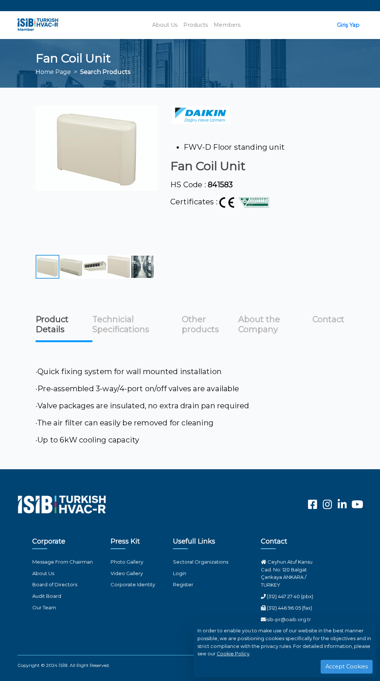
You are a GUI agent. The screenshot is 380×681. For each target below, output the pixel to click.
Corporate (48, 541)
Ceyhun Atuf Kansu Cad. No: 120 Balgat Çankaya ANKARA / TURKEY (286, 573)
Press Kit (125, 541)
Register (183, 584)
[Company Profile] (200, 115)
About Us (164, 25)
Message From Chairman (62, 562)
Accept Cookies (346, 666)
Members (227, 25)
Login (179, 573)
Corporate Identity (133, 584)
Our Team (44, 607)
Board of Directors (54, 584)
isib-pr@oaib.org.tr (288, 619)
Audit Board (46, 596)
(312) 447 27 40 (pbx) (289, 596)
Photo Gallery (127, 562)
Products (195, 25)
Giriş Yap (348, 25)
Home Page (53, 71)
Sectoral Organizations (200, 562)
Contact (274, 541)
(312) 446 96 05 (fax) (289, 608)
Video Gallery (127, 573)
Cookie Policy (233, 653)
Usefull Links (194, 541)
